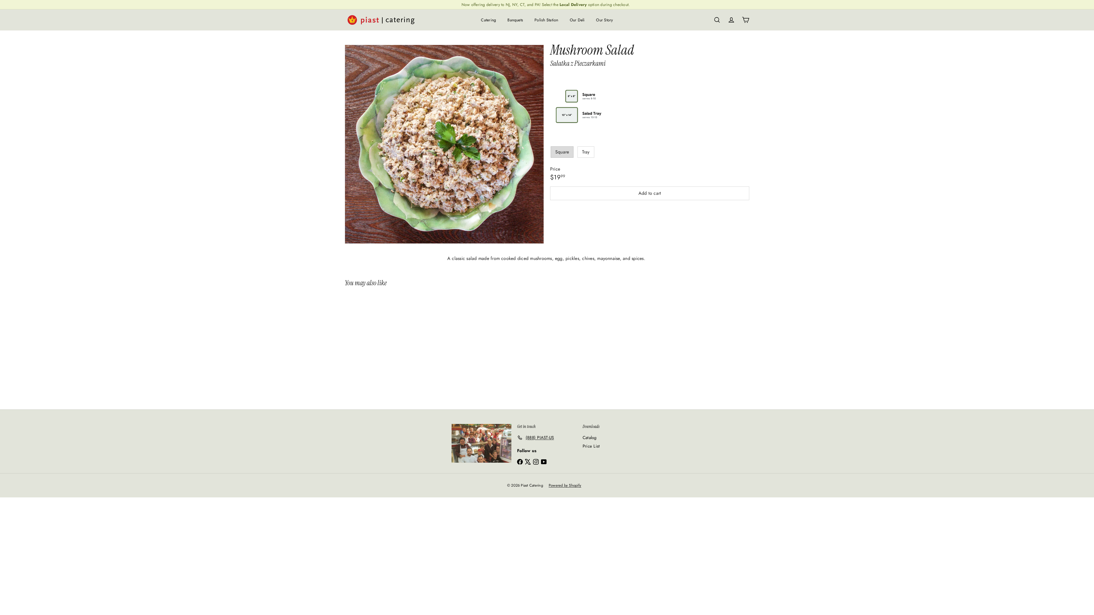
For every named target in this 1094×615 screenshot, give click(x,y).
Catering (488, 20)
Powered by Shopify (565, 485)
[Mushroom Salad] (378, 345)
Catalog (590, 437)
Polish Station (546, 20)
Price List (591, 446)
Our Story (604, 20)
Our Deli (577, 20)
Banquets (515, 20)
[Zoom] (444, 144)
